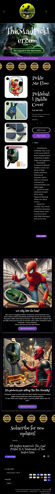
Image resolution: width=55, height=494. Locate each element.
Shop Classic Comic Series (27, 328)
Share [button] (36, 143)
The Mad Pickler (24, 489)
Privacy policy (46, 489)
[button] (4, 11)
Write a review (41, 236)
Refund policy (34, 491)
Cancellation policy (44, 491)
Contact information (22, 491)
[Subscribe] (42, 440)
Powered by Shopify (35, 489)
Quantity (35, 119)
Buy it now (41, 136)
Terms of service (45, 493)
